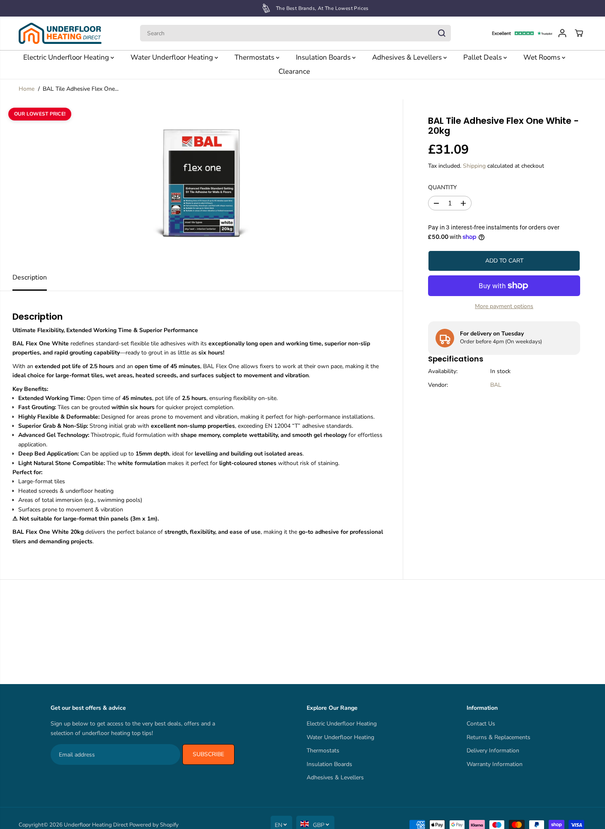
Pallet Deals (483, 57)
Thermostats (255, 57)
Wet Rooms (542, 57)
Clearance (294, 71)
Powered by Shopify (154, 825)
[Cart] (578, 33)
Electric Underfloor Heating (67, 57)
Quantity (442, 187)
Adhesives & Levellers (407, 57)
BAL (495, 385)
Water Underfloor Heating (173, 57)
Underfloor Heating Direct (96, 825)
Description (29, 277)
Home (26, 89)
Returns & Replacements (498, 737)
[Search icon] (442, 33)
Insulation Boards (324, 57)
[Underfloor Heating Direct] (60, 33)
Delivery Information (493, 750)
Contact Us (481, 724)
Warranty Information (495, 764)
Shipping (474, 165)
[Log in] (562, 33)
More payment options (504, 306)
